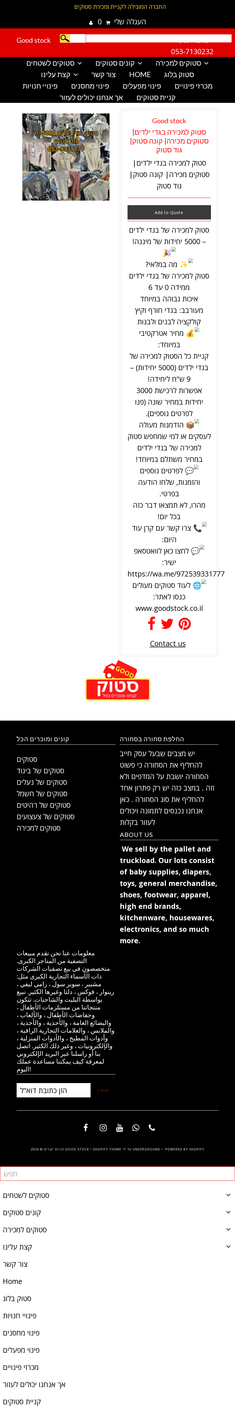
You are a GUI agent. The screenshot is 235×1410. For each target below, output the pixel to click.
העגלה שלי (122, 21)
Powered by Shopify (184, 1149)
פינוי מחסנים (90, 85)
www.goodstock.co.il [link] (169, 608)
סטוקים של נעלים (42, 782)
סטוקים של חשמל (42, 793)
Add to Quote (169, 212)
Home (140, 74)
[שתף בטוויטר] (167, 626)
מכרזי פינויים (194, 85)
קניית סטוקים (156, 97)
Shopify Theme (107, 1149)
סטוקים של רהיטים (43, 805)
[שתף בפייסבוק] (151, 626)
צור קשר (103, 74)
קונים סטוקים (115, 62)
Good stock (34, 40)
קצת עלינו (55, 74)
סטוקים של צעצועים (46, 816)
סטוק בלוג (179, 74)
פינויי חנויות (40, 85)
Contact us (168, 643)
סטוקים (27, 759)
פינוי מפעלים (142, 85)
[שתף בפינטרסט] (185, 626)
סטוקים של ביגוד (40, 770)
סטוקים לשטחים (50, 62)
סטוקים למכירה (178, 62)
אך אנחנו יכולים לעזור (91, 97)
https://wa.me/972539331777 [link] (176, 573)
